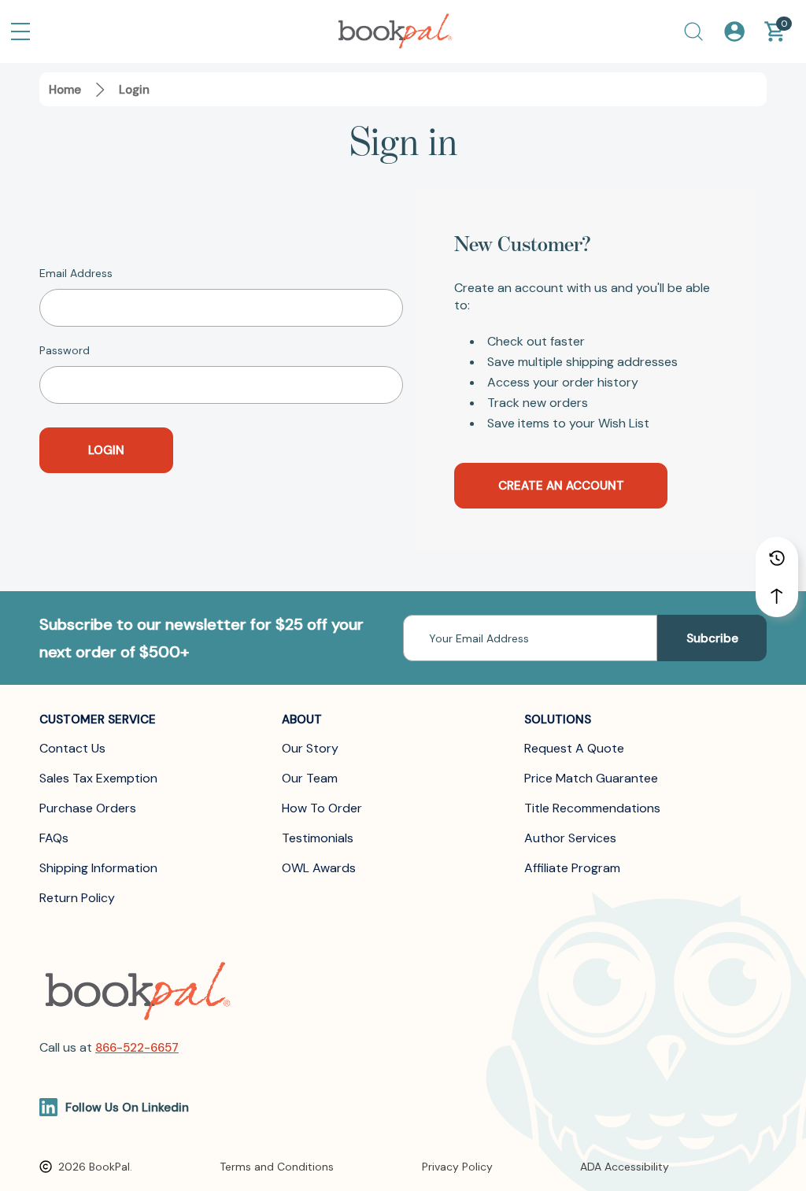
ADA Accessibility (624, 1167)
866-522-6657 (137, 1048)
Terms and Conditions (277, 1167)
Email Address (76, 273)
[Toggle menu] (20, 31)
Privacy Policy (457, 1167)
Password (64, 350)
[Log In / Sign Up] (734, 31)
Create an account (561, 486)
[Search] (693, 31)
